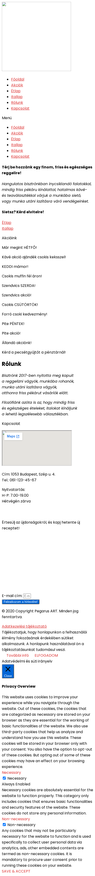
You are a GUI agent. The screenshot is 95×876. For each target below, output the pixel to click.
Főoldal (17, 79)
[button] (47, 118)
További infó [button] (17, 655)
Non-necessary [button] (16, 819)
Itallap (17, 96)
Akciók (17, 85)
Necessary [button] (11, 772)
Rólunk (17, 102)
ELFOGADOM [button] (46, 655)
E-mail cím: (12, 595)
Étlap (16, 91)
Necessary (17, 778)
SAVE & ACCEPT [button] (16, 871)
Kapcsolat (20, 108)
